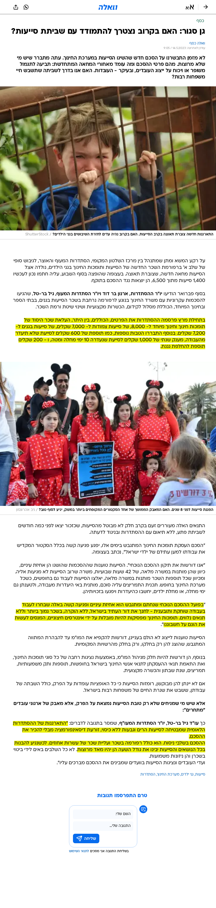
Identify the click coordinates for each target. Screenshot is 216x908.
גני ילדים (187, 774)
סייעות (200, 774)
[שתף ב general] (16, 7)
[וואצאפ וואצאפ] (26, 7)
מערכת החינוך (168, 774)
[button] (190, 7)
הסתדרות (147, 774)
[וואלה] (108, 7)
